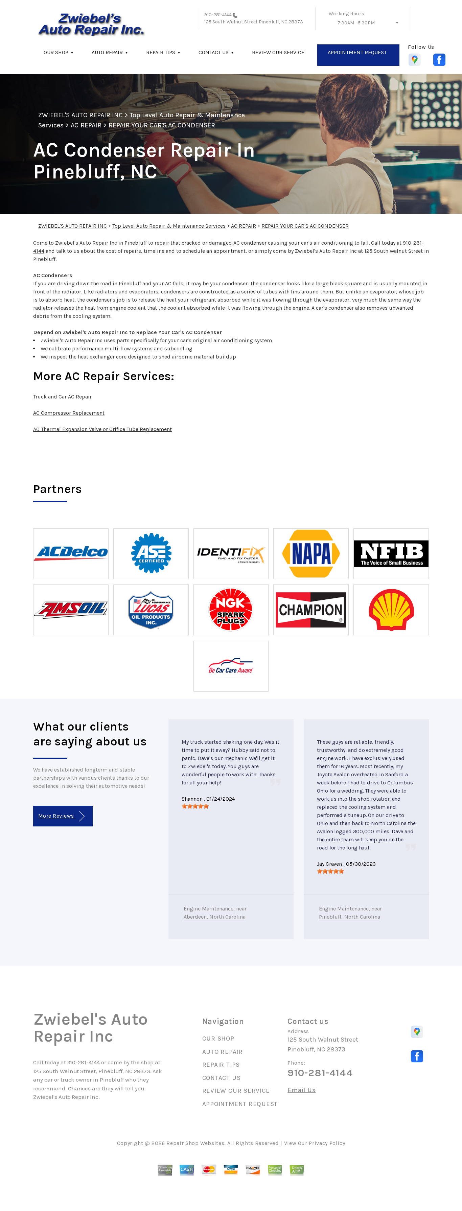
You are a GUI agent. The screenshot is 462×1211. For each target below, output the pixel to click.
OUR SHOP (56, 52)
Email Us (301, 1090)
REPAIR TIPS (160, 52)
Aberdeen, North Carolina (215, 917)
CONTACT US (214, 52)
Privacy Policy (327, 1143)
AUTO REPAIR (107, 52)
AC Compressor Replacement (69, 413)
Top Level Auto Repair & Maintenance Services (169, 226)
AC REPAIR (86, 125)
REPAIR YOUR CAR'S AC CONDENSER (162, 125)
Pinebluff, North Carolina (349, 917)
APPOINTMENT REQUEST (357, 52)
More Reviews (56, 816)
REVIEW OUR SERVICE (278, 52)
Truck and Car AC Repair (62, 396)
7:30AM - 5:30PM (356, 23)
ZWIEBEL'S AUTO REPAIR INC (80, 115)
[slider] (195, 806)
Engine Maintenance (208, 908)
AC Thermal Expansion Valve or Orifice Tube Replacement (102, 429)
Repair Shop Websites (195, 1143)
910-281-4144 (218, 15)
